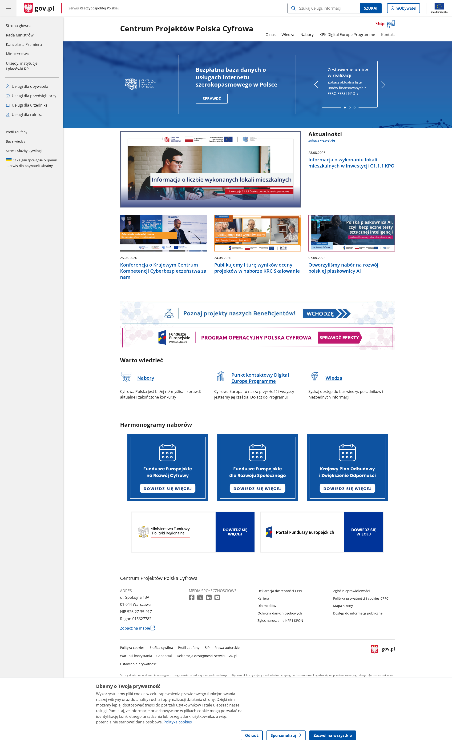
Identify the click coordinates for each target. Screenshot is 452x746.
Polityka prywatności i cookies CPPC (360, 598)
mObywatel (405, 9)
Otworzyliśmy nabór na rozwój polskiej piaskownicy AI (343, 268)
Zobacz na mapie (137, 628)
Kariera (263, 598)
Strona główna (24, 25)
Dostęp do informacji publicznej (358, 613)
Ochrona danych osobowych (280, 613)
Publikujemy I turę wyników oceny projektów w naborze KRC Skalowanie (257, 268)
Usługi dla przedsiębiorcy (33, 95)
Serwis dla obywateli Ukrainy (31, 163)
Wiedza (288, 34)
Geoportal (164, 656)
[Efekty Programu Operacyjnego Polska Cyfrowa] (257, 337)
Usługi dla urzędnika (29, 105)
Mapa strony (343, 605)
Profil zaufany (16, 132)
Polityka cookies (132, 647)
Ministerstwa (17, 53)
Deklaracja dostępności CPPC (280, 591)
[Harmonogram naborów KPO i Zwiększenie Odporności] (347, 468)
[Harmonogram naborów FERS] (257, 468)
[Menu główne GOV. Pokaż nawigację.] (8, 8)
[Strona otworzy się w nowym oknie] (193, 532)
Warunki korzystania (136, 656)
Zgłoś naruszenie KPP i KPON (280, 620)
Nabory (307, 34)
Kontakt (388, 34)
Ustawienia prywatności (138, 664)
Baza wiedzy (15, 141)
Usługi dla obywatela (29, 86)
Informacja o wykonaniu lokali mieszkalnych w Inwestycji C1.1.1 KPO (351, 163)
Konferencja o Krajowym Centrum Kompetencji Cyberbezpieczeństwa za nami (163, 271)
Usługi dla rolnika (26, 114)
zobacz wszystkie (321, 140)
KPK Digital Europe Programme (347, 34)
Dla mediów (267, 605)
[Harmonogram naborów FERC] (167, 468)
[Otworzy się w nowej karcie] (192, 597)
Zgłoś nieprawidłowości (351, 591)
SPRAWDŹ (212, 98)
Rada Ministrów (19, 35)
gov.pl (388, 655)
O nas (271, 34)
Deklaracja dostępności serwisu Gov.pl (207, 656)
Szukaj (370, 8)
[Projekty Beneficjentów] (257, 312)
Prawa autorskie (227, 647)
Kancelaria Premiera (24, 44)
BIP (207, 647)
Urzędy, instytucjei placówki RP (21, 66)
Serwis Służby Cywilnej (24, 150)
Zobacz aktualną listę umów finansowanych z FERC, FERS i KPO (348, 81)
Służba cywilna (161, 647)
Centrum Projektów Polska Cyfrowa (186, 28)
